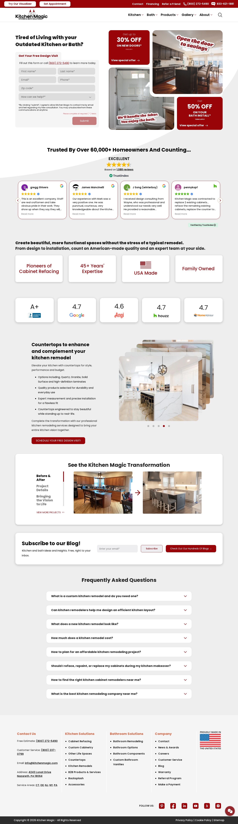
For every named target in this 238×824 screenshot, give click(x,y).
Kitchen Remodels (80, 766)
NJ (46, 785)
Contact (137, 4)
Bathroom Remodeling (128, 741)
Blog (161, 766)
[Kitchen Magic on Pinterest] (162, 805)
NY (51, 785)
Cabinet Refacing (79, 741)
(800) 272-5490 (59, 63)
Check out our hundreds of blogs (191, 548)
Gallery (187, 14)
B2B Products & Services (84, 772)
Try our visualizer (20, 4)
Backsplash (76, 778)
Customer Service (170, 760)
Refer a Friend (171, 4)
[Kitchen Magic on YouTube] (196, 805)
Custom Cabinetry (80, 747)
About (204, 14)
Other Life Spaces (80, 754)
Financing (152, 4)
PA (55, 785)
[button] (220, 200)
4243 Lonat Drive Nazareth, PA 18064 (34, 774)
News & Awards (168, 747)
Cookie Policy (203, 820)
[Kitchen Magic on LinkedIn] (184, 805)
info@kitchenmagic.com (41, 763)
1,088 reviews (125, 169)
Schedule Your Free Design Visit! (58, 440)
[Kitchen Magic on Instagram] (218, 805)
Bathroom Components (129, 754)
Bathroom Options (125, 747)
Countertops (76, 760)
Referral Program (169, 778)
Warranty (164, 772)
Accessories (76, 784)
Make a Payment (169, 784)
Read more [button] (27, 214)
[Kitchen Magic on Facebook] (173, 805)
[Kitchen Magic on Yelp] (207, 805)
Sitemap (219, 820)
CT (37, 785)
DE (42, 785)
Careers (163, 754)
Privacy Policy (184, 820)
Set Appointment (55, 4)
